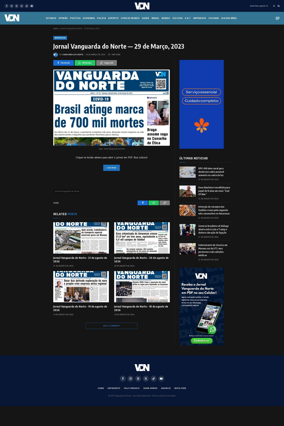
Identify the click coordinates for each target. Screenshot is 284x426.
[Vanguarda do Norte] (142, 6)
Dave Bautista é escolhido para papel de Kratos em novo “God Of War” (214, 191)
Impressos (199, 18)
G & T (188, 18)
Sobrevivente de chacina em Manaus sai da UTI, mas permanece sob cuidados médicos (212, 250)
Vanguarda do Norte (72, 55)
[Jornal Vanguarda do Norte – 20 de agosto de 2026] (142, 238)
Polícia (101, 18)
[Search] (278, 6)
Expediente (114, 388)
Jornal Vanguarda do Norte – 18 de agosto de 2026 (141, 308)
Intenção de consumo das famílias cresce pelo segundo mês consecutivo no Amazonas (214, 210)
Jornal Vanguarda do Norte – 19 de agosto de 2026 (80, 308)
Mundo (166, 18)
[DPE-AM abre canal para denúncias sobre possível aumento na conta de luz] (187, 172)
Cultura (177, 18)
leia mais (111, 168)
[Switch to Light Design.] (274, 6)
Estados (51, 18)
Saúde (145, 18)
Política (75, 18)
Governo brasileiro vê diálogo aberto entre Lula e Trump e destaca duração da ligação (213, 229)
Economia (89, 18)
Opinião (63, 18)
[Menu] (278, 18)
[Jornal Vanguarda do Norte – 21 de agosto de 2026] (81, 238)
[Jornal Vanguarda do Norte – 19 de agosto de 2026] (81, 286)
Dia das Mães (229, 18)
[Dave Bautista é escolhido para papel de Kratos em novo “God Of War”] (187, 191)
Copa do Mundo (130, 18)
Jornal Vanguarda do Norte (67, 191)
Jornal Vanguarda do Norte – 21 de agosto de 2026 (80, 259)
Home (55, 29)
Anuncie (166, 388)
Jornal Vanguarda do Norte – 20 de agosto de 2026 (141, 259)
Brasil (155, 18)
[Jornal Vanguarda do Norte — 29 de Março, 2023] (111, 108)
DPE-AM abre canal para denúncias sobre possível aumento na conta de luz (211, 172)
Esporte (113, 18)
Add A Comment (111, 326)
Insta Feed (180, 388)
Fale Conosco (132, 388)
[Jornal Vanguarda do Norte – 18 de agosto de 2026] (142, 286)
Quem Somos (150, 388)
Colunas (213, 18)
